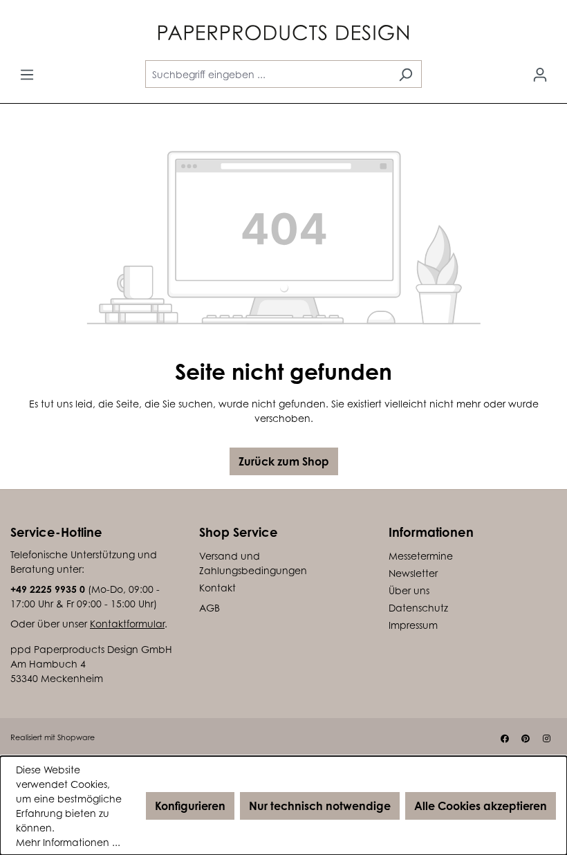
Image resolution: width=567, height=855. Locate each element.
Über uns (409, 590)
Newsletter (413, 573)
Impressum (413, 625)
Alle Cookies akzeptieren (480, 806)
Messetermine (421, 556)
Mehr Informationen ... (68, 842)
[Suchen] (405, 74)
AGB (209, 608)
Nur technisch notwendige (320, 806)
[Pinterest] (525, 738)
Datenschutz (418, 608)
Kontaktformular (127, 623)
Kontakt (217, 588)
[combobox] (267, 74)
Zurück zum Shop (284, 461)
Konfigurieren (190, 806)
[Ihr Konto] (540, 74)
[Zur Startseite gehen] (283, 35)
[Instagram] (546, 738)
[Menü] (27, 74)
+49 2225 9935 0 (47, 589)
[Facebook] (504, 738)
